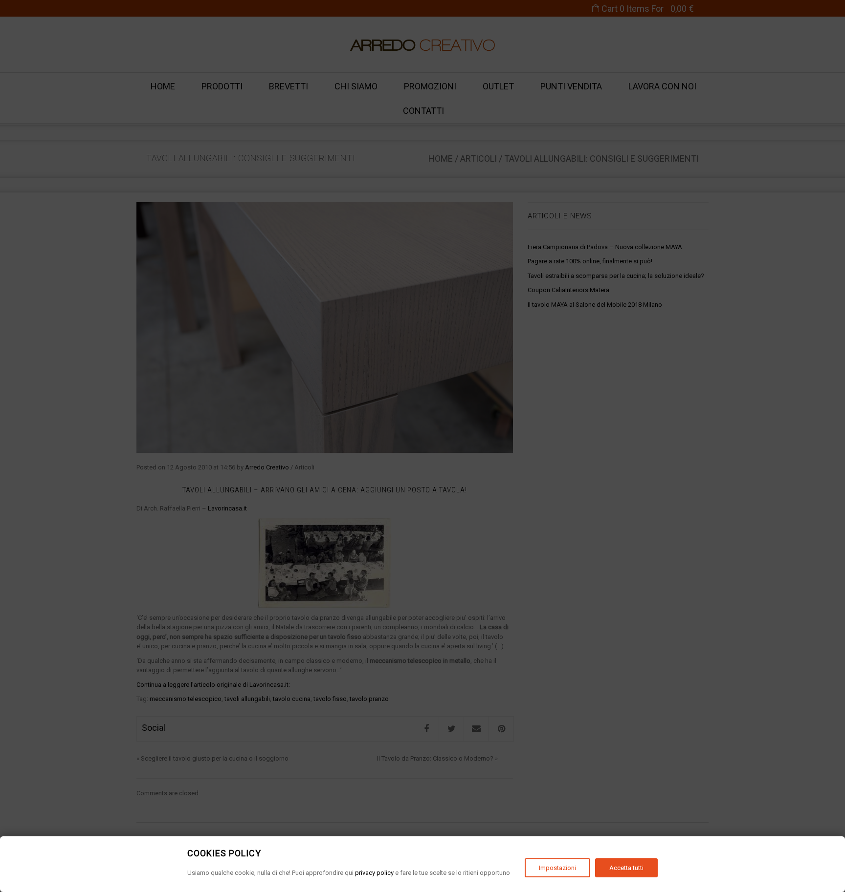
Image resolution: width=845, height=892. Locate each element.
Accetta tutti (626, 867)
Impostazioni (557, 867)
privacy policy (374, 872)
